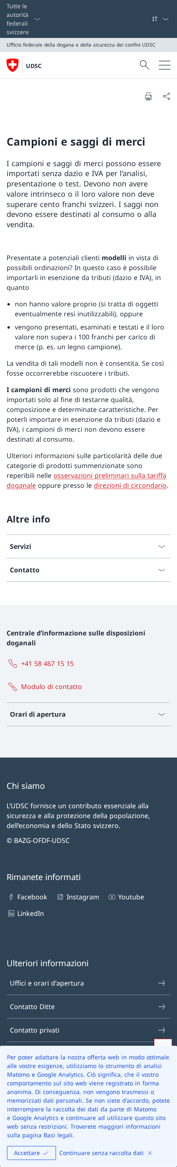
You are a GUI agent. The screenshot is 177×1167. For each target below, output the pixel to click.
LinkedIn (30, 913)
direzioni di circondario (130, 485)
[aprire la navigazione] (164, 65)
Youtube (131, 896)
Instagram (83, 896)
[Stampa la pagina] (148, 96)
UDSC (34, 66)
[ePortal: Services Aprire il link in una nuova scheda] (148, 19)
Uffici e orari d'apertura (47, 983)
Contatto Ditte (32, 1006)
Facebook (32, 896)
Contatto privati (34, 1030)
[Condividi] (166, 96)
